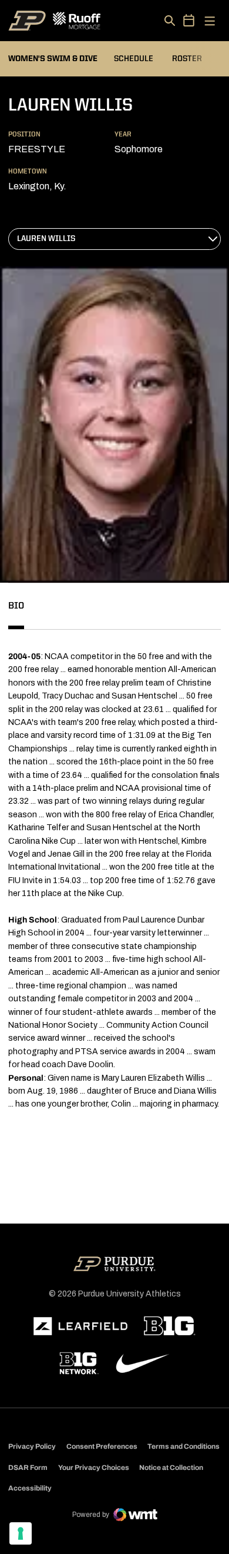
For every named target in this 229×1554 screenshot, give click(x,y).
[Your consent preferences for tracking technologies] (20, 1533)
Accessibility (30, 1487)
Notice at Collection (171, 1467)
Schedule (133, 59)
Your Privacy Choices (93, 1467)
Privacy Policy (32, 1446)
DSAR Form (28, 1467)
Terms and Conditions (183, 1446)
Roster (187, 59)
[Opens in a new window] (80, 1326)
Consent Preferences (101, 1446)
